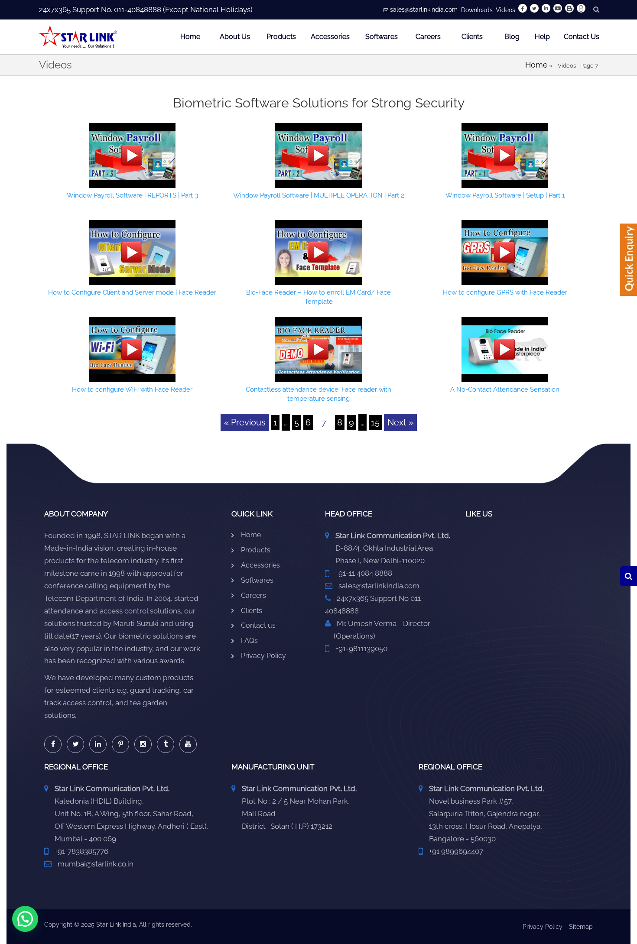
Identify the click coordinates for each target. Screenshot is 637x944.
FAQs (249, 640)
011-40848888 (137, 9)
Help (542, 36)
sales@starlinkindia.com (424, 9)
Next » (400, 422)
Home (190, 36)
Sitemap (581, 926)
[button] (25, 919)
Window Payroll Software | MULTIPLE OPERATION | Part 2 (318, 195)
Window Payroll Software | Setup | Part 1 (505, 195)
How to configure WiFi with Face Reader (132, 389)
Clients (472, 36)
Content (628, 263)
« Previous (245, 422)
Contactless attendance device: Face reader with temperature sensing (318, 394)
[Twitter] (75, 744)
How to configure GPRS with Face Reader (505, 292)
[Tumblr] (165, 744)
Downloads (477, 9)
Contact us (258, 625)
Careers (428, 36)
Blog (512, 36)
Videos (505, 9)
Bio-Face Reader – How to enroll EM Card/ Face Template (318, 297)
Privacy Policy (263, 656)
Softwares (381, 36)
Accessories (330, 36)
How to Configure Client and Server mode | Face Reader (132, 292)
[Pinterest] (120, 744)
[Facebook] (53, 744)
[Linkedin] (98, 744)
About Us (235, 36)
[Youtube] (188, 744)
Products (281, 36)
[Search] (628, 576)
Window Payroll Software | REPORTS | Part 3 (132, 195)
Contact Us (581, 36)
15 (375, 422)
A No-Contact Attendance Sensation (504, 389)
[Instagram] (143, 744)
